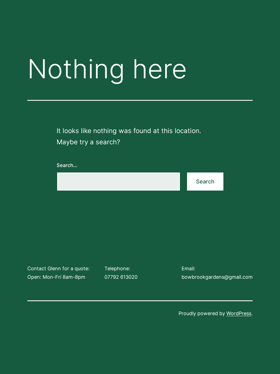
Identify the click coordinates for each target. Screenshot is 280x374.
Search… (67, 165)
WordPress (238, 313)
